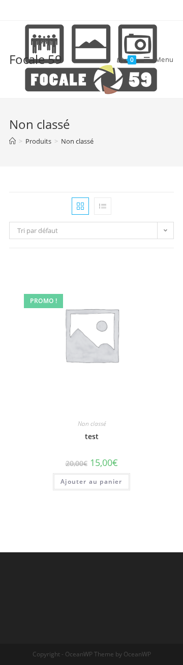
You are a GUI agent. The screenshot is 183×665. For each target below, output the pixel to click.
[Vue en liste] (102, 206)
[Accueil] (12, 141)
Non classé (92, 423)
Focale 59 (35, 59)
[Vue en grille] (80, 206)
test (92, 436)
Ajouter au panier (91, 481)
